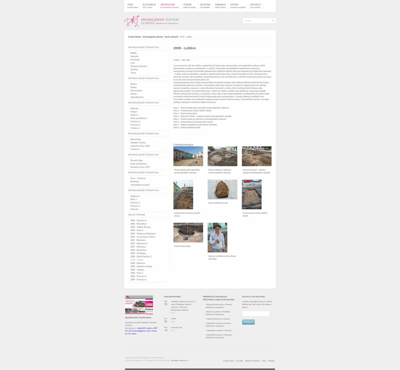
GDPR (173, 319)
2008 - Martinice (137, 263)
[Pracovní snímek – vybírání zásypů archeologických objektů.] (257, 156)
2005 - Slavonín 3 (138, 220)
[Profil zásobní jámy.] (188, 232)
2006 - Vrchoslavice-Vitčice (142, 237)
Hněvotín (134, 56)
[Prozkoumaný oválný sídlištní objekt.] (252, 194)
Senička (134, 69)
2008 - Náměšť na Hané (141, 266)
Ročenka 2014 (176, 327)
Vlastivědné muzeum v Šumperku (219, 335)
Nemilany (134, 181)
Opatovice (135, 196)
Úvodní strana (228, 361)
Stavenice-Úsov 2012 (140, 167)
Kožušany (135, 59)
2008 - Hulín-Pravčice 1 (141, 256)
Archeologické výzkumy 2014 (143, 103)
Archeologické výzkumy (153, 37)
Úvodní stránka (134, 37)
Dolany (133, 87)
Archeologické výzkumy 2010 (143, 190)
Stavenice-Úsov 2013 (140, 146)
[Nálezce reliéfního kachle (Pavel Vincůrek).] (217, 237)
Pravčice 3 (135, 206)
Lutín (132, 63)
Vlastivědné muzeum (140, 185)
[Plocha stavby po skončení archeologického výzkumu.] (222, 156)
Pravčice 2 (135, 121)
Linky (264, 361)
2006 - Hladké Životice (140, 227)
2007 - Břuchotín (137, 240)
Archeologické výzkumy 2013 (143, 134)
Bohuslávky (135, 139)
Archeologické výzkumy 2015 (143, 78)
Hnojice (133, 112)
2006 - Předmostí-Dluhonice (143, 233)
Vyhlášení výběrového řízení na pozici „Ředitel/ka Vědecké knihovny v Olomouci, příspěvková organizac (183, 306)
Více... (173, 313)
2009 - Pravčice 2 (138, 276)
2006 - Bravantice (138, 224)
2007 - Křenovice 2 (139, 243)
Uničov (133, 94)
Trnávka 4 (135, 128)
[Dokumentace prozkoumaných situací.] (183, 194)
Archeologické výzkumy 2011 (143, 172)
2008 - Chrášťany (138, 253)
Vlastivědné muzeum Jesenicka (219, 323)
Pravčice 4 (135, 125)
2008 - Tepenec (137, 270)
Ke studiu (239, 361)
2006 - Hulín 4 (136, 230)
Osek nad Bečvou (138, 118)
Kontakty (271, 361)
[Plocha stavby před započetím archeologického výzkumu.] (188, 156)
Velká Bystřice (137, 97)
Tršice (133, 73)
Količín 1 (134, 115)
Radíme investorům (252, 361)
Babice (133, 84)
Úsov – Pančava (137, 178)
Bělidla (133, 53)
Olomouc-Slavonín (138, 66)
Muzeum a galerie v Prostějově (218, 312)
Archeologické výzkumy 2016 (143, 47)
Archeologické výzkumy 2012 (143, 155)
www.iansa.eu (130, 328)
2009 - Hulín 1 (136, 273)
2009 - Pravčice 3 (138, 279)
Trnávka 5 (135, 149)
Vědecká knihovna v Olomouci (218, 319)
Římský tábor (136, 160)
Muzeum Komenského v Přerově (219, 304)
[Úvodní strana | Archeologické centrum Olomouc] (151, 21)
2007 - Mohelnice (138, 247)
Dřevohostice (136, 90)
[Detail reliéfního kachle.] (222, 189)
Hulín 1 (133, 199)
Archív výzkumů (171, 37)
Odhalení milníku (138, 142)
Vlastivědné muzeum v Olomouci (219, 330)
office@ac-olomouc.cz (179, 360)
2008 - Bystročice (138, 250)
